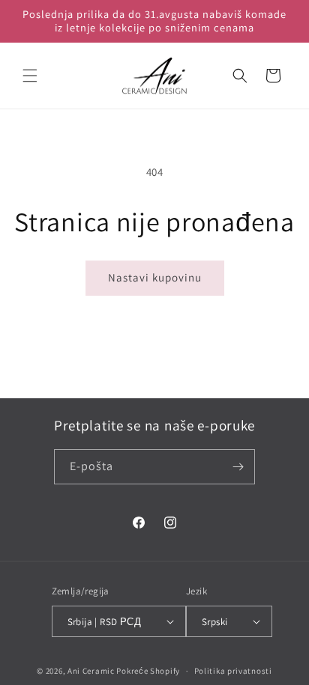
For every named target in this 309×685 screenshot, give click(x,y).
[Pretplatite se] (237, 466)
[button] (30, 75)
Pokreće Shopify (148, 671)
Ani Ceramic (91, 671)
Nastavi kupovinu (155, 277)
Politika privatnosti (233, 671)
